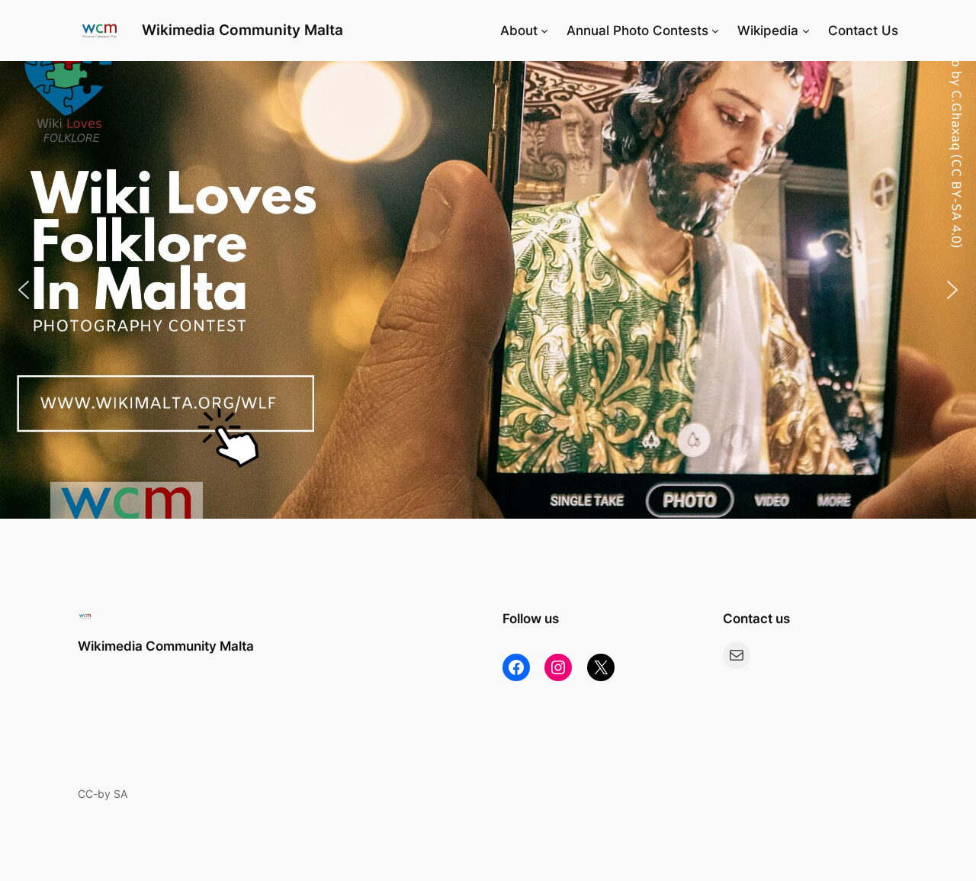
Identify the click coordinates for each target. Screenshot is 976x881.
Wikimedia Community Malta (242, 30)
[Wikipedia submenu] (806, 30)
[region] (488, 290)
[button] (488, 290)
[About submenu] (544, 30)
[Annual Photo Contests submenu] (715, 30)
